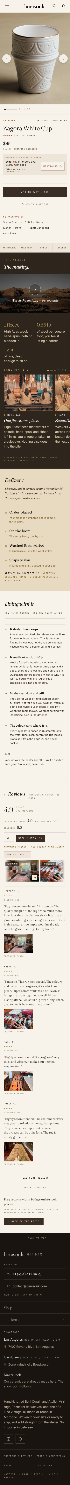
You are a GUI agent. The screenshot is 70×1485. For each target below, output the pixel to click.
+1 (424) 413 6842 (27, 1274)
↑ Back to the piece (23, 1221)
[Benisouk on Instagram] (8, 1439)
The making (9, 247)
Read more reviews (35, 1177)
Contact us (44, 1465)
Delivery (26, 247)
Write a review (35, 1187)
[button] (54, 5)
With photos (30, 838)
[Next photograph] (63, 58)
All (9, 838)
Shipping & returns (18, 1456)
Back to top (37, 1238)
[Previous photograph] (6, 58)
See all (17, 855)
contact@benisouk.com (30, 1286)
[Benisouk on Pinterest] (20, 1439)
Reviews (61, 247)
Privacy (9, 1465)
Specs (44, 247)
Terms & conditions (51, 1456)
